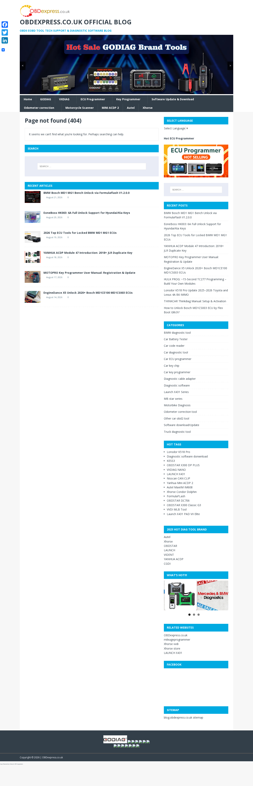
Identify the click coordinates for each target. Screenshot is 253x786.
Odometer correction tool (180, 412)
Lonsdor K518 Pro (178, 452)
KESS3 (171, 461)
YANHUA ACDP (173, 559)
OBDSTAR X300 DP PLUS (183, 465)
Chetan (11, 764)
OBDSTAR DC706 (178, 500)
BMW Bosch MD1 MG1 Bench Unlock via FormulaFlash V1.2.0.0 (86, 193)
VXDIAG (64, 99)
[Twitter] (5, 32)
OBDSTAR (170, 546)
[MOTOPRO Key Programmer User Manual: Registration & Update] (33, 280)
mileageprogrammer (177, 639)
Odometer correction (39, 108)
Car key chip (171, 365)
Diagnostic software (177, 385)
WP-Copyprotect (19, 764)
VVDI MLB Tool (177, 509)
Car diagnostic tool (176, 352)
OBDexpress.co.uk (175, 635)
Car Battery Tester (176, 339)
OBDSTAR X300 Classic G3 (184, 505)
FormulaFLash (176, 496)
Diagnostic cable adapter (180, 379)
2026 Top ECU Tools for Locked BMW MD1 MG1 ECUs (80, 233)
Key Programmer (128, 99)
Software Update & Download (173, 99)
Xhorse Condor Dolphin (182, 492)
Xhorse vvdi (171, 644)
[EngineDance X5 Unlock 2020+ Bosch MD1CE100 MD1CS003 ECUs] (33, 300)
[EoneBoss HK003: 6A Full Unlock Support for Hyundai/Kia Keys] (33, 220)
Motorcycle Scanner (79, 108)
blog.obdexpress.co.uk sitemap (183, 717)
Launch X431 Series (176, 392)
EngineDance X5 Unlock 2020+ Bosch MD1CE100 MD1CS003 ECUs (88, 293)
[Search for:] (91, 166)
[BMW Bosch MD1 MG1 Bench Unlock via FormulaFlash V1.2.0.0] (33, 200)
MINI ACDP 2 (110, 108)
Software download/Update (181, 425)
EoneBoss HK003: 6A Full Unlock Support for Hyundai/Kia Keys (86, 213)
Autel (131, 108)
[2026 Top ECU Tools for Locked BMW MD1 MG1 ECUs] (33, 240)
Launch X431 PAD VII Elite (183, 514)
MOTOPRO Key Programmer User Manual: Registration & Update (89, 273)
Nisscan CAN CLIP (178, 478)
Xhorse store (172, 648)
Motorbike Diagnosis (177, 405)
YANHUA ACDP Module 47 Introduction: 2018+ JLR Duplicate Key (87, 253)
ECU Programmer (93, 99)
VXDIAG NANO (176, 470)
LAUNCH (169, 550)
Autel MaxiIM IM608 (180, 487)
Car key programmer (177, 372)
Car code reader (174, 346)
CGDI (167, 563)
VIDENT (169, 555)
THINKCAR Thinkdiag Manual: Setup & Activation (195, 301)
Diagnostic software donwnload (187, 456)
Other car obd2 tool (176, 418)
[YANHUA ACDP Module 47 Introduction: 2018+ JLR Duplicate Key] (33, 260)
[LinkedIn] (5, 40)
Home (28, 99)
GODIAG (45, 99)
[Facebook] (5, 24)
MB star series (173, 399)
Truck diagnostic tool (177, 432)
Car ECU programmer (177, 359)
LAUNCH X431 (176, 474)
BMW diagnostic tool (177, 332)
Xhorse (148, 108)
